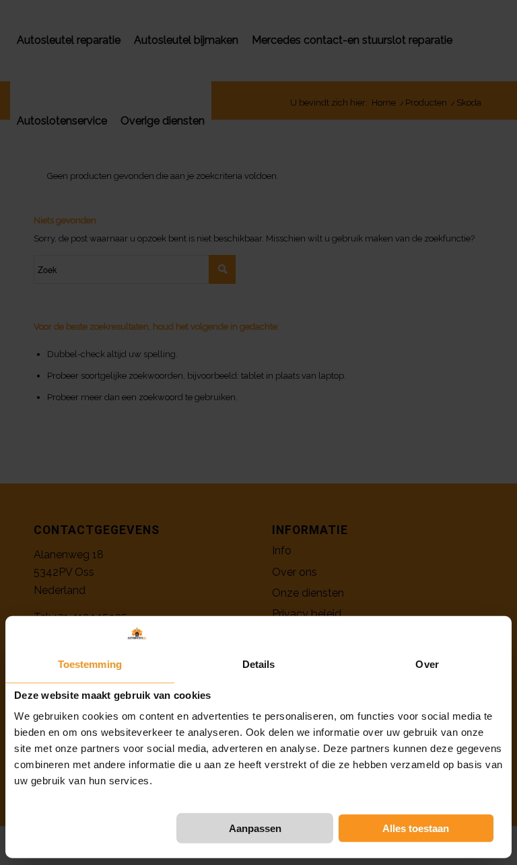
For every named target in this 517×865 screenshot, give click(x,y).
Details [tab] (258, 664)
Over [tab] (426, 664)
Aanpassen (255, 828)
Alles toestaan (415, 828)
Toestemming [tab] (90, 664)
